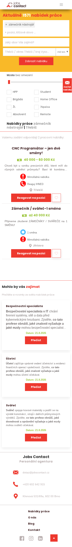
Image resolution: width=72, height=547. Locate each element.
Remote (45, 114)
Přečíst (36, 340)
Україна (45, 107)
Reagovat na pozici (31, 198)
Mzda (11, 75)
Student (45, 92)
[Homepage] (16, 4)
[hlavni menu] (61, 4)
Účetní (11, 359)
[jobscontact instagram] (31, 538)
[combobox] (36, 28)
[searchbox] (34, 32)
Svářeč (11, 405)
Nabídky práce (39, 511)
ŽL (14, 107)
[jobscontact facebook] (21, 538)
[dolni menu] (54, 538)
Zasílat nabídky (67, 88)
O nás (32, 517)
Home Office (48, 99)
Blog (31, 524)
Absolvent (19, 114)
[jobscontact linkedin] (40, 538)
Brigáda (18, 99)
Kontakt (34, 530)
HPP (15, 92)
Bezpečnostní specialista (24, 306)
